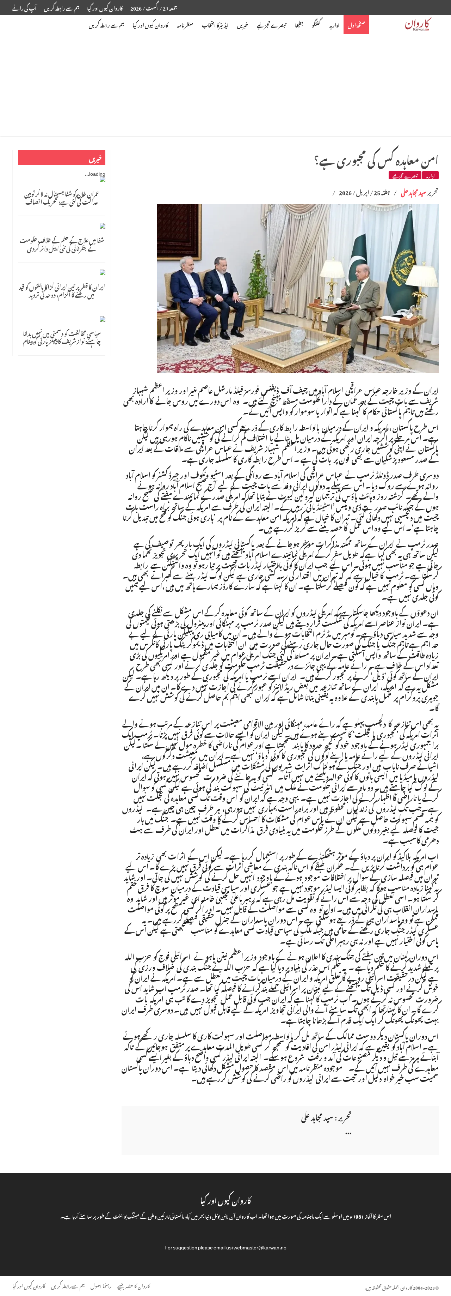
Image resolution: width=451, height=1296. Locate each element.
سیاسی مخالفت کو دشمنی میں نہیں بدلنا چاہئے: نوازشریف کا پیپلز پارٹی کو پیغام (62, 337)
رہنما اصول (101, 1285)
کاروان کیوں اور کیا (105, 7)
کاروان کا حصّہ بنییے (133, 1285)
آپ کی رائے (24, 7)
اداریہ (430, 175)
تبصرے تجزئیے (405, 175)
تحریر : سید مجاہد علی (326, 1116)
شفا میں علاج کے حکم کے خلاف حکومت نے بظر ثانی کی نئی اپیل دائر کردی (62, 243)
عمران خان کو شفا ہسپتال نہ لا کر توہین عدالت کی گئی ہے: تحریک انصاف (61, 197)
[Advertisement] (225, 86)
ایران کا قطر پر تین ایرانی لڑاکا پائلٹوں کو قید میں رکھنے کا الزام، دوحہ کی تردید (62, 290)
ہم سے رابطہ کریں (61, 7)
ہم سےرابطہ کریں (68, 1285)
